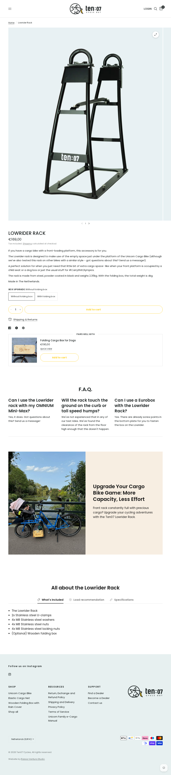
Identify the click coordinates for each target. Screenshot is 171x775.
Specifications (124, 600)
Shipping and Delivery (61, 702)
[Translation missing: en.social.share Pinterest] (24, 328)
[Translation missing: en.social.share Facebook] (10, 328)
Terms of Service (58, 711)
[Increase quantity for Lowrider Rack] (20, 309)
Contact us (95, 703)
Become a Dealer (99, 698)
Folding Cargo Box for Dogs (58, 340)
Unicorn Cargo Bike (20, 693)
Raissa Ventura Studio (33, 759)
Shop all (13, 711)
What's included (52, 600)
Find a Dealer (96, 693)
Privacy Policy (56, 707)
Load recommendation (88, 600)
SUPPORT (94, 687)
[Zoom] (155, 34)
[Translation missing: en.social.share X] (17, 328)
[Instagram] (12, 674)
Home (11, 22)
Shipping (27, 243)
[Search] (155, 9)
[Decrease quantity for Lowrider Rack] (11, 309)
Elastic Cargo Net (19, 698)
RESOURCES (56, 687)
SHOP (12, 687)
